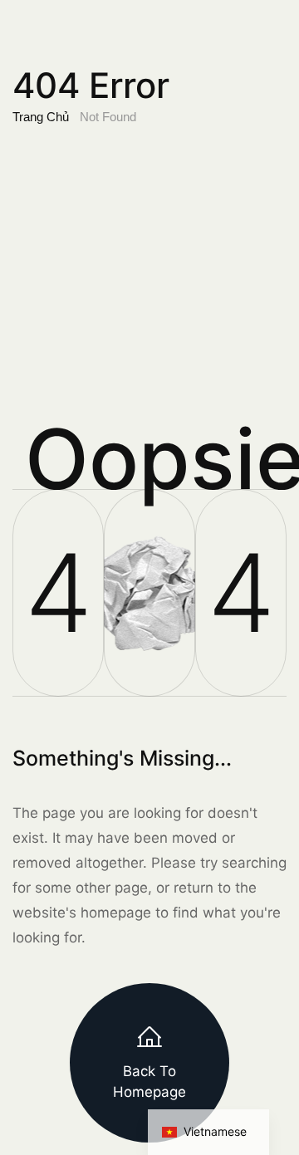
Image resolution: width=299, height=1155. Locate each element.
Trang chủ (40, 117)
